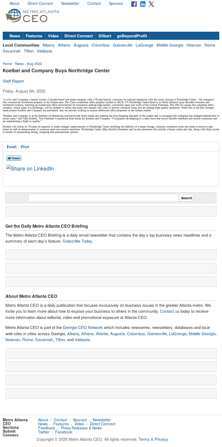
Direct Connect (40, 3)
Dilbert (105, 36)
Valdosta (44, 51)
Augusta (81, 45)
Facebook (63, 432)
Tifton (29, 51)
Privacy (161, 439)
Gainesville (122, 45)
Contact (94, 3)
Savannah (12, 51)
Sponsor (116, 3)
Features (34, 36)
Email (12, 146)
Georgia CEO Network (83, 327)
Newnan (194, 45)
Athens (64, 45)
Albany (49, 45)
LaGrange (144, 45)
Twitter (44, 432)
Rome (209, 45)
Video (53, 36)
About (14, 3)
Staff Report (13, 81)
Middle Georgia (169, 45)
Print (25, 146)
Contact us (169, 311)
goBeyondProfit (132, 36)
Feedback (46, 427)
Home (7, 63)
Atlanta (102, 333)
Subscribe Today (77, 241)
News (14, 36)
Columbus (101, 45)
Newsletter (70, 3)
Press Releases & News (81, 427)
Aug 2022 (34, 63)
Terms (144, 439)
